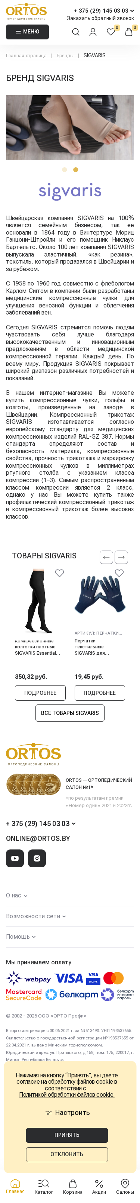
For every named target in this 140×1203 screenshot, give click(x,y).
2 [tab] (76, 169)
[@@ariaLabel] (60, 574)
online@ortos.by (38, 838)
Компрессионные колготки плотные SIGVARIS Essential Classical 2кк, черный (38, 647)
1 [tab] (64, 169)
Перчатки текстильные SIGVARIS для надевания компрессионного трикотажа (95, 647)
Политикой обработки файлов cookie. (67, 1094)
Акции (99, 1192)
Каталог (44, 1192)
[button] (106, 557)
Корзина (73, 1192)
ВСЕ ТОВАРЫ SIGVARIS (70, 713)
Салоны (125, 1192)
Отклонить (66, 1154)
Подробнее (40, 693)
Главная (15, 1191)
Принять (67, 1135)
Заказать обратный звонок (100, 18)
